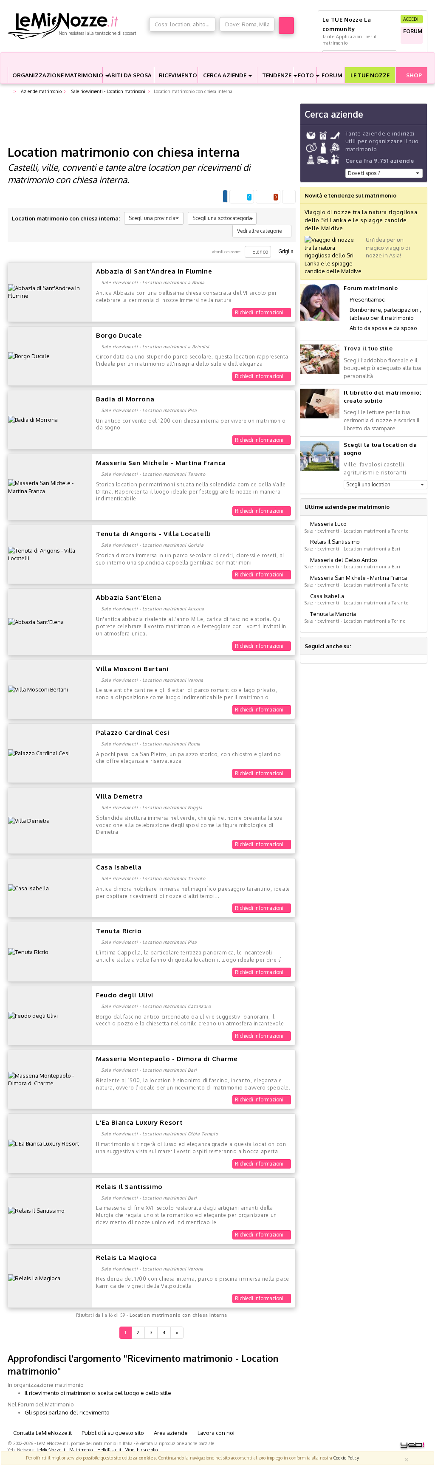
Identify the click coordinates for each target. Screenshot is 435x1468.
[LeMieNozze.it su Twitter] (368, 646)
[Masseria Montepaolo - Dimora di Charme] (50, 1079)
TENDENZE (277, 75)
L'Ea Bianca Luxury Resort (139, 1122)
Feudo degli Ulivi (124, 995)
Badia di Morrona (125, 399)
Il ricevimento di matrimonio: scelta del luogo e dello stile (98, 1392)
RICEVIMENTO (178, 75)
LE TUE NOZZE (370, 75)
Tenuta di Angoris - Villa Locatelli (153, 534)
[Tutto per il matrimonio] (9, 91)
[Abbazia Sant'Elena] (36, 621)
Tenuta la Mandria (333, 613)
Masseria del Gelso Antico (343, 559)
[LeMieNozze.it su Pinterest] (389, 646)
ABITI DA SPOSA (129, 75)
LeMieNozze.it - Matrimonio (65, 1449)
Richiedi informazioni (260, 312)
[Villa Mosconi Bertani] (38, 689)
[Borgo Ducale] (29, 355)
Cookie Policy (346, 1457)
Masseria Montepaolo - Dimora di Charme (167, 1059)
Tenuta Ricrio (118, 931)
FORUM (332, 75)
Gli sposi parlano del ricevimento (67, 1412)
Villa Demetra (119, 796)
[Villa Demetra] (29, 820)
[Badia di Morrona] (33, 419)
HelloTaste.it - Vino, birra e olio (127, 1449)
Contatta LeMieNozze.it (42, 1432)
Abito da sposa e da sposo (383, 328)
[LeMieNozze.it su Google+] (358, 646)
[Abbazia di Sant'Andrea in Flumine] (50, 291)
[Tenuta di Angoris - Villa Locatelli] (50, 553)
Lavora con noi (215, 1432)
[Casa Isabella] (28, 887)
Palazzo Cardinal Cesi (132, 732)
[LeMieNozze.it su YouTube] (378, 646)
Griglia (285, 251)
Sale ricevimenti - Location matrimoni (107, 91)
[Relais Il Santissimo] (36, 1210)
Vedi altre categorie (260, 231)
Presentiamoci (368, 299)
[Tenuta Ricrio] (28, 951)
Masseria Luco (328, 523)
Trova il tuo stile (368, 348)
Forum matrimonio (371, 288)
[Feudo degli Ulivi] (33, 1015)
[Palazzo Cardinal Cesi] (39, 752)
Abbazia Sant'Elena (128, 597)
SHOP (413, 75)
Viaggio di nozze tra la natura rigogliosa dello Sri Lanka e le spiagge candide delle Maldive (361, 220)
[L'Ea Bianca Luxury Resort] (43, 1143)
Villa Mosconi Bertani (132, 669)
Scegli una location (368, 484)
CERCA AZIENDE (225, 75)
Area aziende (170, 1432)
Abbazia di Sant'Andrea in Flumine (154, 271)
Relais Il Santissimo (129, 1187)
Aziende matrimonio (41, 91)
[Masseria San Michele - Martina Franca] (50, 486)
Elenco (259, 251)
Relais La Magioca (126, 1257)
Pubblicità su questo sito (112, 1432)
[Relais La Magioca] (34, 1277)
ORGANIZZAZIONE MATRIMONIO (57, 75)
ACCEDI (411, 19)
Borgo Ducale (119, 335)
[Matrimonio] (76, 26)
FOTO (306, 75)
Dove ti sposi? (364, 173)
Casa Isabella (118, 867)
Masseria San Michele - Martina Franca (161, 463)
